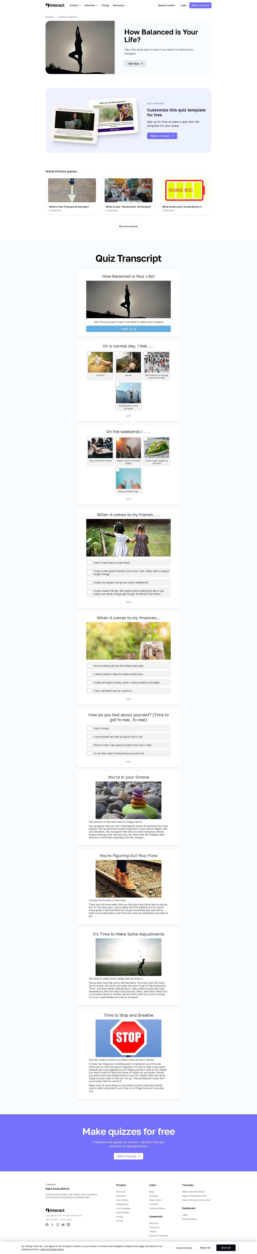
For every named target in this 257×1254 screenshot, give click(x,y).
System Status (189, 1219)
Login (183, 5)
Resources (118, 5)
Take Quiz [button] (133, 63)
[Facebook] (47, 1224)
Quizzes (50, 17)
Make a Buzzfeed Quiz (193, 1191)
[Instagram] (57, 1224)
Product (74, 5)
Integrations (122, 1204)
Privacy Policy (66, 1219)
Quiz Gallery (122, 1200)
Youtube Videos (157, 1208)
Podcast (153, 1196)
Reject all (205, 1247)
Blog (151, 1191)
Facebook (154, 1227)
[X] (52, 1224)
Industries (90, 5)
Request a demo (166, 5)
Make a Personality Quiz (194, 1196)
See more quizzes (128, 226)
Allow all (226, 1247)
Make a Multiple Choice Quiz (196, 1200)
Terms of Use (51, 1219)
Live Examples (123, 1208)
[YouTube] (63, 1224)
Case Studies (123, 1212)
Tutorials (153, 1204)
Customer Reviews (158, 1235)
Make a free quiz (200, 5)
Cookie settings (184, 1248)
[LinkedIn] (68, 1224)
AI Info (119, 1221)
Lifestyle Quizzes (67, 17)
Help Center (155, 1200)
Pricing (105, 5)
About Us (153, 1223)
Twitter (152, 1231)
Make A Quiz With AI (57, 1188)
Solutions (121, 1196)
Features (120, 1191)
